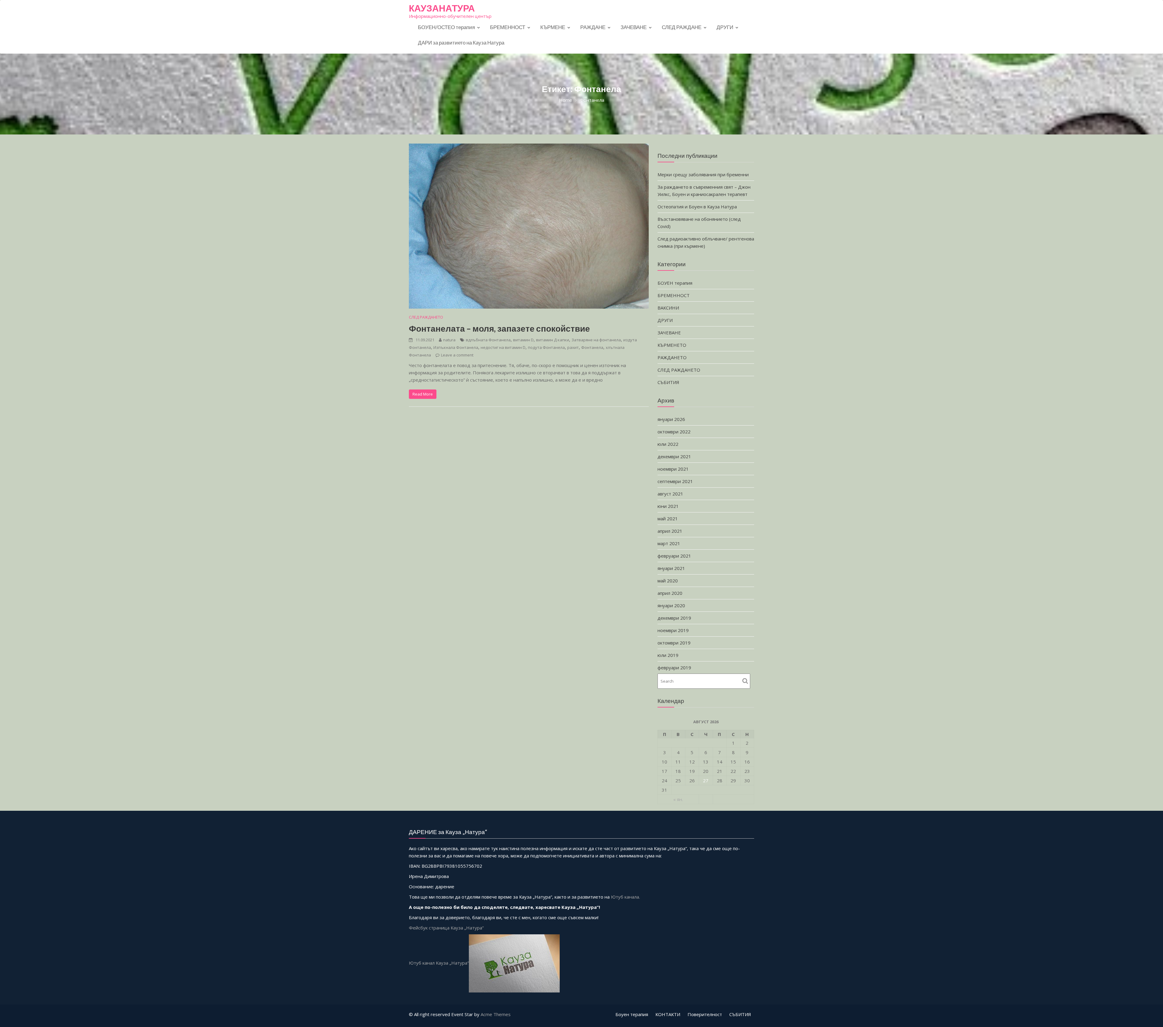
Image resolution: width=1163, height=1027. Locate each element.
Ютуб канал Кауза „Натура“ (439, 963)
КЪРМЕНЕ (552, 27)
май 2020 (668, 581)
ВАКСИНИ (668, 308)
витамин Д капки (552, 340)
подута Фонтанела (546, 347)
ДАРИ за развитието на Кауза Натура (461, 42)
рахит (573, 347)
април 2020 (670, 593)
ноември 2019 (673, 630)
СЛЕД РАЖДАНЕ (681, 27)
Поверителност (705, 1014)
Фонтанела (592, 347)
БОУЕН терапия (675, 283)
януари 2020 (671, 605)
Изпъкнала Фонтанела (455, 347)
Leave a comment (457, 355)
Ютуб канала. (625, 897)
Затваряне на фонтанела (596, 340)
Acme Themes (496, 1014)
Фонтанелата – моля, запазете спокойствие (499, 328)
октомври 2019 (674, 643)
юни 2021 (668, 506)
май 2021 (668, 518)
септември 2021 (675, 481)
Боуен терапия (631, 1014)
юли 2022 (668, 444)
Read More (423, 394)
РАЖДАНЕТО (672, 357)
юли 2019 (668, 655)
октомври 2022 (674, 432)
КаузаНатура (442, 7)
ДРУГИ (725, 27)
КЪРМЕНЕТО (672, 345)
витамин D (523, 340)
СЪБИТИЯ (668, 382)
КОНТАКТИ (667, 1014)
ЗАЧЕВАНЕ (634, 27)
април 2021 (670, 531)
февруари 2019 (674, 667)
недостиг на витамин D (503, 347)
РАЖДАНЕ (592, 27)
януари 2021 (671, 568)
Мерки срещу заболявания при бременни (703, 174)
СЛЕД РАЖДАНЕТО (426, 317)
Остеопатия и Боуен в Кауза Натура (697, 207)
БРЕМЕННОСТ (507, 27)
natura (449, 340)
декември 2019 (674, 618)
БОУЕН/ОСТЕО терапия (446, 27)
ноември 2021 (673, 469)
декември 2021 (674, 456)
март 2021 (669, 543)
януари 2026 (671, 419)
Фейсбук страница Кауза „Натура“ (446, 928)
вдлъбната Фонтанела (488, 340)
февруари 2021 (674, 556)
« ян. (678, 799)
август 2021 (670, 494)
